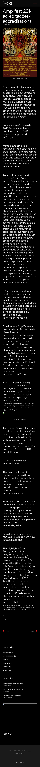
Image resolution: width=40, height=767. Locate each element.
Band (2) (6, 659)
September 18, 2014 (9, 25)
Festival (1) (7, 667)
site (18, 404)
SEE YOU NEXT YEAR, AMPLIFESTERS (14, 689)
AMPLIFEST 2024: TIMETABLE (13, 696)
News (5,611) (7, 670)
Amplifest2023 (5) (9, 652)
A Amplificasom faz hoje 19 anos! (13, 683)
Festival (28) (7, 663)
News (4, 616)
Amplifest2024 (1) (9, 656)
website (18, 605)
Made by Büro (20, 762)
